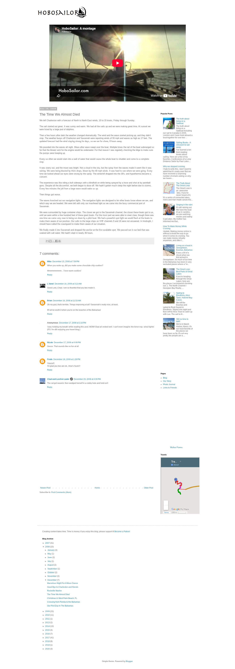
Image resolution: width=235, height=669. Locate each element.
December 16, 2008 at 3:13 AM (68, 284)
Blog (165, 378)
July (49, 561)
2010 (47, 615)
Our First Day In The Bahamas (60, 606)
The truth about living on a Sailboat (182, 121)
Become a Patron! (122, 531)
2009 (47, 611)
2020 (47, 649)
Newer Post (45, 488)
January (51, 550)
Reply (49, 275)
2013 (47, 622)
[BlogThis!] (50, 241)
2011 (47, 619)
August (50, 565)
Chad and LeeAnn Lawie (58, 379)
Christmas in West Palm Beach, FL (62, 598)
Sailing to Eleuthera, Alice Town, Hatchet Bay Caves (184, 296)
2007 (47, 543)
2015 (47, 630)
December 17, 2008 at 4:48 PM (67, 342)
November (52, 576)
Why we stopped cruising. (174, 166)
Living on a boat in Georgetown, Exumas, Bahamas (184, 247)
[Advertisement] (96, 460)
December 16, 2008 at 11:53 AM (67, 300)
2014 (47, 626)
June (49, 557)
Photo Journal (169, 384)
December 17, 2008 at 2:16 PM (72, 323)
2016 (47, 634)
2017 (47, 638)
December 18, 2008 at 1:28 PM (66, 359)
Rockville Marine (54, 591)
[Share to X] (53, 241)
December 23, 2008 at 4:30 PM (87, 379)
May (49, 554)
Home (97, 488)
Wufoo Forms (176, 447)
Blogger (129, 661)
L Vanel (50, 284)
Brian (49, 300)
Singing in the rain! (184, 205)
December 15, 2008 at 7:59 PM (65, 261)
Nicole (50, 342)
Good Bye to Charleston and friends (62, 587)
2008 (47, 547)
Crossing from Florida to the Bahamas (63, 602)
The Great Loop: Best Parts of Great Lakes (184, 271)
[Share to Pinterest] (59, 241)
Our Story (167, 381)
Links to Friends (170, 388)
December (52, 580)
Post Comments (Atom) (61, 492)
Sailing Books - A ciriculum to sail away (183, 144)
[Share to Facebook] (56, 241)
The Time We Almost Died (58, 594)
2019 (47, 645)
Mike (49, 261)
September (52, 569)
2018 (47, 641)
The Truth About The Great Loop (183, 184)
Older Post (148, 488)
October (51, 572)
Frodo (49, 359)
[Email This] (47, 241)
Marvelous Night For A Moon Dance (62, 583)
